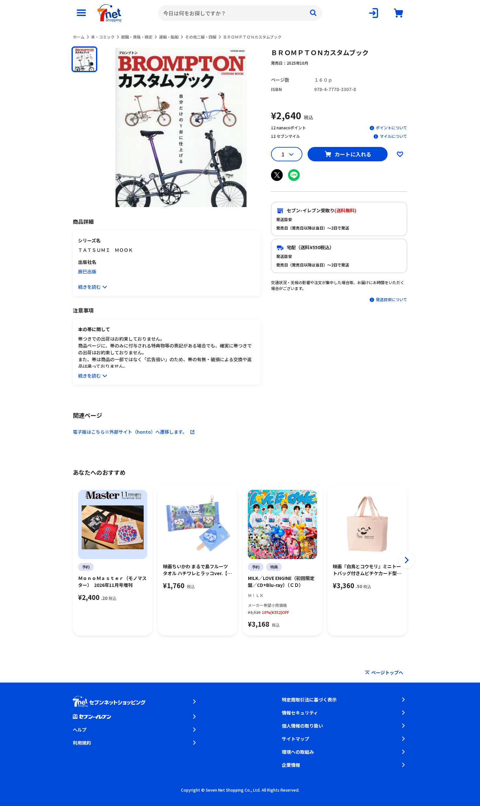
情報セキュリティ (300, 712)
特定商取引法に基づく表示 (309, 699)
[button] (84, 59)
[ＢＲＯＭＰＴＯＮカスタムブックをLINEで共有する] (294, 175)
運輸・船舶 (169, 37)
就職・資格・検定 (136, 37)
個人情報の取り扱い (302, 725)
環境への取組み (298, 752)
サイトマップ (295, 738)
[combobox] (240, 13)
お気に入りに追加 (400, 154)
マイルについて (393, 136)
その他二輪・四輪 (200, 37)
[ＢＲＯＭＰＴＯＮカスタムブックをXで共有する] (277, 175)
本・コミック (103, 37)
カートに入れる (353, 154)
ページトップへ (387, 672)
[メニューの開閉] (81, 13)
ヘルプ (80, 729)
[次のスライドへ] (406, 560)
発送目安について (391, 299)
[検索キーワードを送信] (313, 13)
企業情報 (291, 765)
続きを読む (89, 286)
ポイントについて (391, 127)
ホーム (79, 37)
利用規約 (82, 742)
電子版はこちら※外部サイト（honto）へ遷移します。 (130, 431)
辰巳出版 (87, 271)
